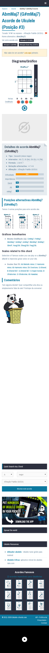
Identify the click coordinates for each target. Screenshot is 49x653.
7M (41, 159)
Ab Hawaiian (33, 274)
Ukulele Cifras (13, 559)
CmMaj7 (30, 238)
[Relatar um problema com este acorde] (46, 33)
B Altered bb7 (12, 270)
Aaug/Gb (16, 245)
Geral (10, 183)
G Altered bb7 (24, 270)
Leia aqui (27, 52)
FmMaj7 (38, 238)
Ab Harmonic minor (19, 267)
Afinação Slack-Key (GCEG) (29, 45)
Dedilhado (9, 101)
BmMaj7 (41, 242)
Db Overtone (33, 267)
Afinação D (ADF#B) (10, 45)
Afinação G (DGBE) (26, 40)
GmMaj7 (18, 242)
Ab (11, 187)
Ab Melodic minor (27, 264)
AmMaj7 (26, 242)
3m (28, 159)
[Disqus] (24, 360)
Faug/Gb (33, 245)
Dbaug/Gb (25, 245)
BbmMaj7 (33, 242)
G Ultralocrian (22, 274)
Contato (44, 623)
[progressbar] (30, 174)
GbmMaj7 (11, 242)
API (36, 617)
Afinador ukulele (14, 551)
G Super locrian (36, 270)
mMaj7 (9, 191)
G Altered (42, 267)
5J (35, 159)
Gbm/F (9, 245)
